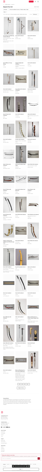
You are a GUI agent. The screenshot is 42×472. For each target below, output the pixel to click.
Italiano (20, 464)
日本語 (28, 464)
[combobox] (22, 9)
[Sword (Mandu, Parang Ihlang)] (8, 53)
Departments (3, 431)
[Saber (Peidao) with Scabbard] (8, 154)
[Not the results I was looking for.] (28, 466)
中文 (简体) (34, 464)
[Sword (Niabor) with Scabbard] (33, 179)
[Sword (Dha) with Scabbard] (21, 204)
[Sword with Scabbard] (21, 26)
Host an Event (3, 441)
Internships (2, 451)
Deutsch (24, 464)
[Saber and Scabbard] (33, 257)
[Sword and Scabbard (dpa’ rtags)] (21, 154)
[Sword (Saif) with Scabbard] (33, 154)
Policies (2, 434)
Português (12, 464)
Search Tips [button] (36, 6)
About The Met (3, 430)
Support (2, 438)
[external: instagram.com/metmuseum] (5, 427)
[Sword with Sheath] (33, 333)
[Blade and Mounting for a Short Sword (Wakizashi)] (21, 360)
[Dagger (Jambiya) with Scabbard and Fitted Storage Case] (8, 231)
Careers (2, 447)
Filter (20, 469)
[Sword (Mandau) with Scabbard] (8, 307)
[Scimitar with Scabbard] (21, 129)
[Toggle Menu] (38, 1)
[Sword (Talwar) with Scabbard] (8, 104)
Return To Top (21, 387)
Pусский (4, 466)
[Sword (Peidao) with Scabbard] (8, 204)
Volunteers (2, 448)
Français (16, 464)
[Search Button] (35, 1)
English (4, 464)
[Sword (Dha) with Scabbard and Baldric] (21, 79)
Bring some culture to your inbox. (8, 455)
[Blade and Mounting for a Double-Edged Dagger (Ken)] (33, 307)
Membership (3, 440)
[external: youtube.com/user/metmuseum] (8, 427)
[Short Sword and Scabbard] (21, 333)
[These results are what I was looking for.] (27, 466)
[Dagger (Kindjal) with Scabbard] (21, 53)
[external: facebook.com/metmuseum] (1, 427)
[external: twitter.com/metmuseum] (2, 427)
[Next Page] (29, 384)
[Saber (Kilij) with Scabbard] (8, 333)
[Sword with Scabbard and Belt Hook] (21, 179)
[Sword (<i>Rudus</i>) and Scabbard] (33, 204)
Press (2, 436)
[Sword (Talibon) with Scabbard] (8, 179)
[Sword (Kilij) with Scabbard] (33, 231)
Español (8, 464)
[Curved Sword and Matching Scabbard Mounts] (8, 26)
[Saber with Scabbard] (33, 104)
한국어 (31, 464)
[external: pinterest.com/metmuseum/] (4, 427)
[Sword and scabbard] (8, 283)
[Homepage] (4, 2)
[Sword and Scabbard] (33, 79)
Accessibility (3, 433)
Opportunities (3, 445)
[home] (3, 4)
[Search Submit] (37, 9)
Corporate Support (4, 443)
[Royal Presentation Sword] (21, 257)
